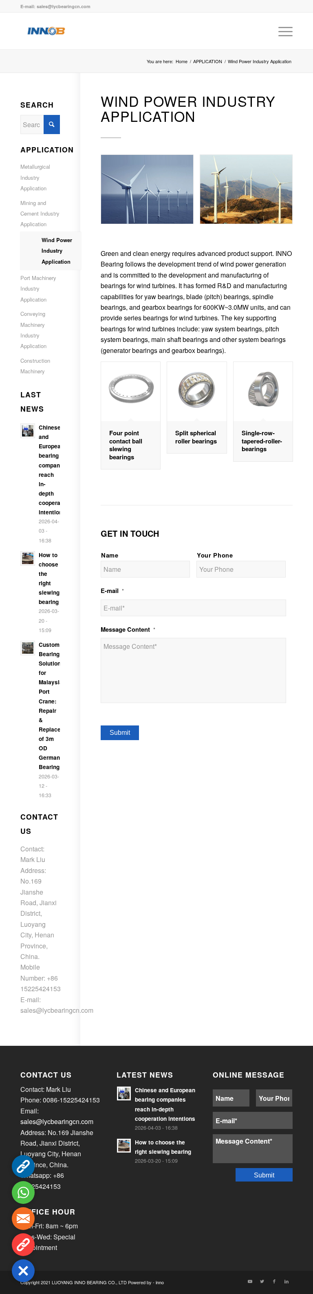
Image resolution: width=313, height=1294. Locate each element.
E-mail (112, 591)
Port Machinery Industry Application (38, 288)
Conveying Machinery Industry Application (33, 330)
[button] (23, 1270)
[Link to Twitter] (262, 1281)
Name (110, 555)
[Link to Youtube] (250, 1281)
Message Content (128, 629)
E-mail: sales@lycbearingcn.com (55, 6)
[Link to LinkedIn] (286, 1281)
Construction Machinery (35, 366)
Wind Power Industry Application (57, 250)
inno (160, 1282)
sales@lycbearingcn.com (56, 1010)
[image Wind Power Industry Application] (150, 192)
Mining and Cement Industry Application (40, 213)
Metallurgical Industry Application (35, 177)
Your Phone (215, 555)
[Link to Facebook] (274, 1281)
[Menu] (281, 31)
